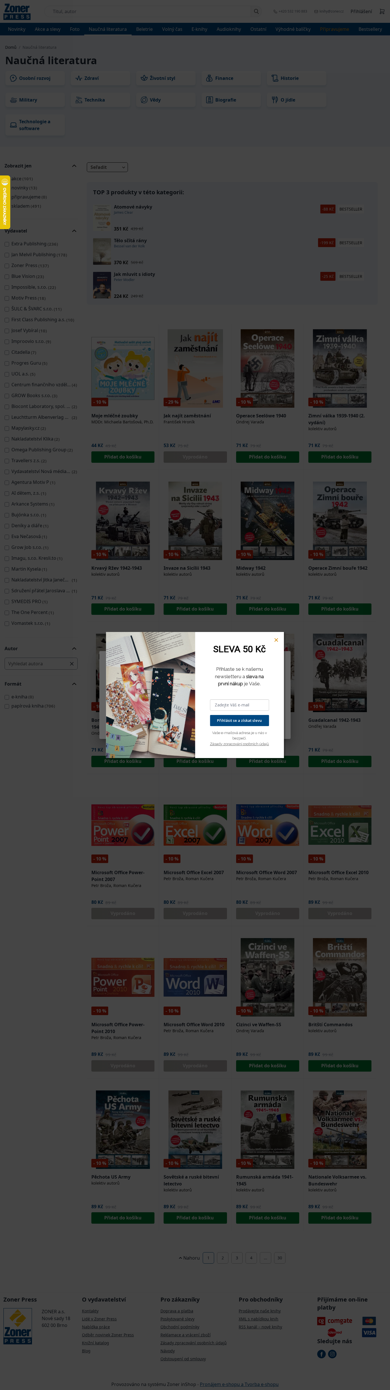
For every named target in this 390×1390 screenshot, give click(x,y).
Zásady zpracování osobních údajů (239, 744)
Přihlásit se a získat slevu (239, 720)
